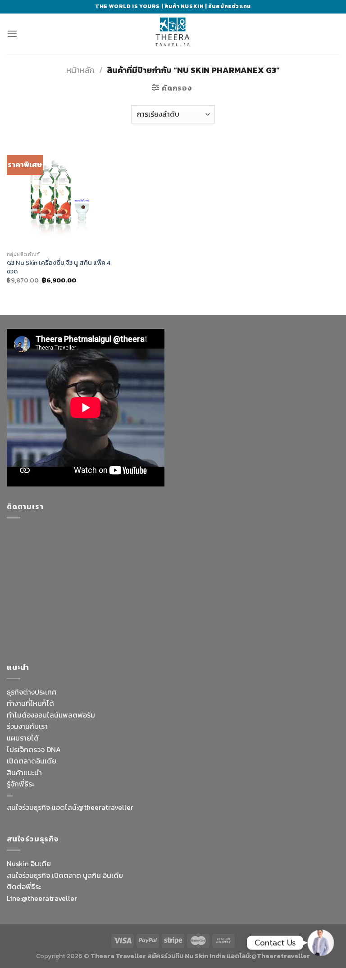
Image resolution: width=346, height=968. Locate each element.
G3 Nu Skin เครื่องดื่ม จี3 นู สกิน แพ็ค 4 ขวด (58, 267)
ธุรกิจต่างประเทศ (31, 691)
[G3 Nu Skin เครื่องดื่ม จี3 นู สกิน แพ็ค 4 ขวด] (59, 193)
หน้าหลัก (80, 70)
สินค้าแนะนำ (24, 772)
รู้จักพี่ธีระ (20, 783)
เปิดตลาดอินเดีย (31, 760)
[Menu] (12, 34)
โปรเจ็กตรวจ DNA (34, 749)
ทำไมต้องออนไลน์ (33, 714)
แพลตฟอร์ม (77, 714)
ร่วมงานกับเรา (27, 726)
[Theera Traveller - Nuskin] (173, 34)
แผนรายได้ (23, 737)
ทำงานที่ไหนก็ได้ (30, 703)
